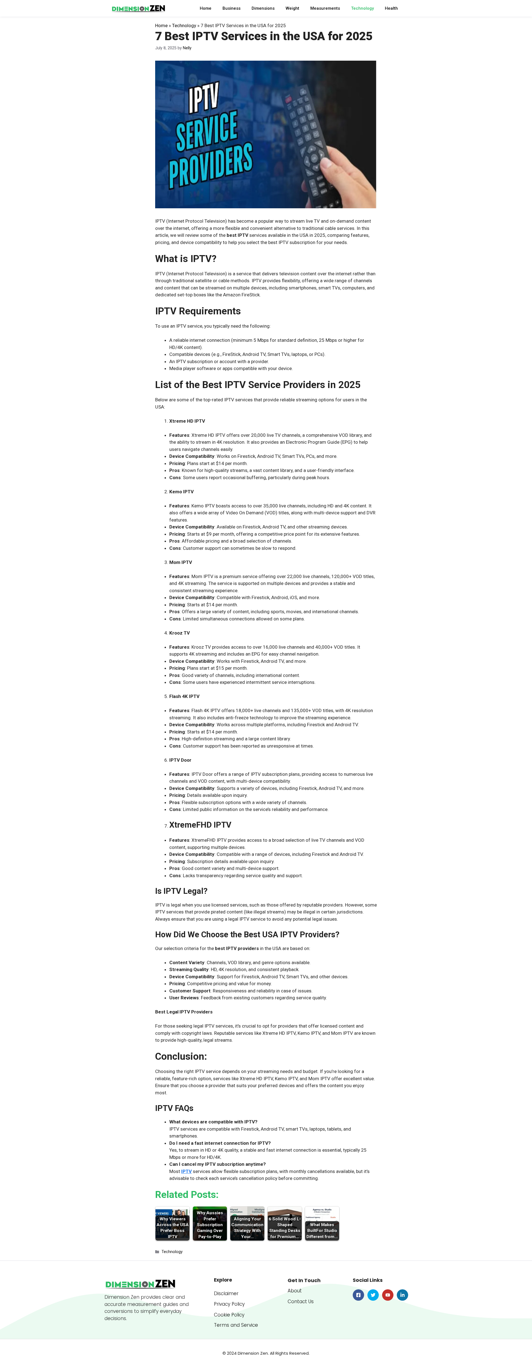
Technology (362, 8)
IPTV (186, 1171)
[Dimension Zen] (138, 8)
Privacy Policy (229, 1304)
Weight (292, 8)
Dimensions (263, 8)
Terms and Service (236, 1325)
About (295, 1290)
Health (391, 8)
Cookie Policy (229, 1314)
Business (231, 8)
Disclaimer (226, 1293)
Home (205, 8)
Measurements (325, 8)
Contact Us (301, 1301)
